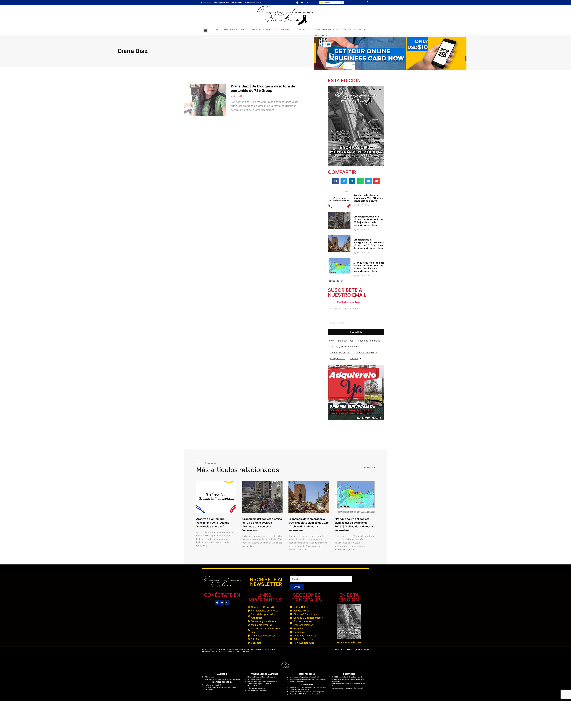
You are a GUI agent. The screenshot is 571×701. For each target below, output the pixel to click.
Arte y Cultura (344, 29)
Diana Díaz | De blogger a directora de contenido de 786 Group (263, 88)
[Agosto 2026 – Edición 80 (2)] (356, 165)
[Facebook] (297, 2)
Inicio (217, 29)
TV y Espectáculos (300, 29)
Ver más (358, 29)
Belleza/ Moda (230, 29)
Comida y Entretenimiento (275, 29)
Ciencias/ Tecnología (323, 29)
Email (293, 575)
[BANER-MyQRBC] (390, 68)
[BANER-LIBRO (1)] (356, 419)
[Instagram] (307, 2)
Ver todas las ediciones (349, 642)
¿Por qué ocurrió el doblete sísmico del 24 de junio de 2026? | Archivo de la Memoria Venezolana (368, 267)
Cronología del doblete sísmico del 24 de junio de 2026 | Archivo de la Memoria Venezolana (368, 221)
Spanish (326, 2)
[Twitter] (302, 2)
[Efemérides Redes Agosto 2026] (285, 24)
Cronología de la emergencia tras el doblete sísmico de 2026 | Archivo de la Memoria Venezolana (368, 244)
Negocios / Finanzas (250, 29)
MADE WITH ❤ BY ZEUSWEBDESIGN (352, 649)
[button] (367, 2)
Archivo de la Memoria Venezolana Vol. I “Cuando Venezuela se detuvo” (368, 198)
